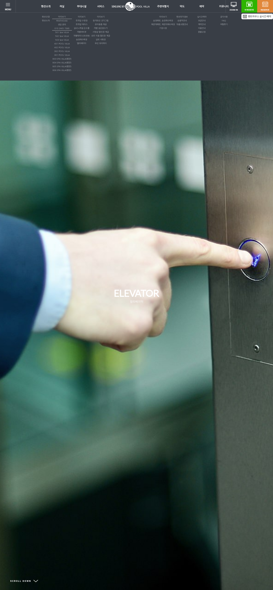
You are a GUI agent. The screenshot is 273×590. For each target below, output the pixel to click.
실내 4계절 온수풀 (81, 28)
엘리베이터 (81, 43)
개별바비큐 (81, 32)
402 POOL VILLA (62, 47)
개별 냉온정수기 (101, 28)
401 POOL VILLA (62, 44)
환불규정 (202, 32)
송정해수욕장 (81, 40)
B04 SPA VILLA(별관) (62, 63)
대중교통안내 (182, 24)
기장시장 (163, 28)
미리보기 (62, 17)
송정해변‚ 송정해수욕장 (163, 21)
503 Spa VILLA (62, 40)
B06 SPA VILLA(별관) (62, 70)
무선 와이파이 (101, 43)
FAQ (224, 21)
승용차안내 (182, 21)
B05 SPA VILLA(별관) (62, 66)
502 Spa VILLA (62, 36)
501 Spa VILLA (62, 32)
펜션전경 (45, 17)
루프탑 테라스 (82, 24)
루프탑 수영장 (82, 21)
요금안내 (202, 21)
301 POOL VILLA (62, 55)
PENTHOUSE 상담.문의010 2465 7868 (62, 24)
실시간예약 (201, 17)
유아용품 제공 (101, 24)
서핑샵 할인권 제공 (101, 32)
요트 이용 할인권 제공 (100, 36)
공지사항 (224, 17)
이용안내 (202, 28)
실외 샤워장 (101, 40)
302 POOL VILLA (62, 51)
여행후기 (224, 24)
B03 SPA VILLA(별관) (62, 59)
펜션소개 (45, 21)
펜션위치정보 (182, 17)
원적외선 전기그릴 (101, 21)
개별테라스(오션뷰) (81, 36)
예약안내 (202, 24)
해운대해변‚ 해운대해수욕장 (163, 24)
